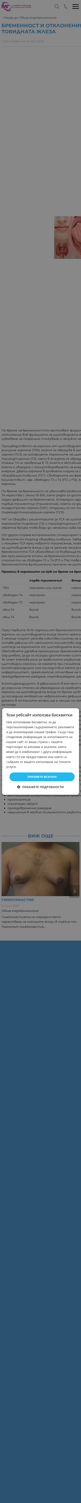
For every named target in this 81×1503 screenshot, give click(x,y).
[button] (40, 786)
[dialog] (40, 751)
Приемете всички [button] (42, 777)
